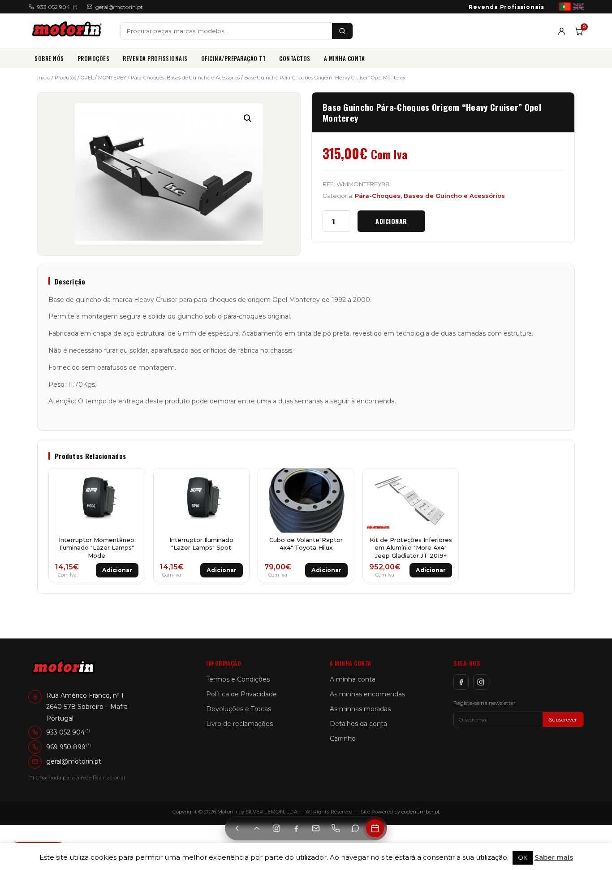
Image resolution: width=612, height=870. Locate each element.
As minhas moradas (360, 709)
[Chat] (355, 828)
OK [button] (522, 857)
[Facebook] (461, 682)
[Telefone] (336, 828)
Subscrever (563, 719)
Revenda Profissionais (506, 7)
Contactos (294, 58)
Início (43, 77)
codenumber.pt (420, 812)
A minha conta (344, 58)
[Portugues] (565, 6)
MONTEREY (112, 77)
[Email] (316, 828)
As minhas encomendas (367, 694)
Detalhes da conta (358, 724)
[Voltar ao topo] (257, 828)
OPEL (87, 77)
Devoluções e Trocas (238, 709)
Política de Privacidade (241, 694)
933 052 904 (57, 7)
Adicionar (391, 221)
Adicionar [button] (117, 570)
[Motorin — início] (68, 31)
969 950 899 (66, 747)
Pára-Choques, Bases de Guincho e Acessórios (185, 77)
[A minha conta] (561, 31)
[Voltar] (237, 828)
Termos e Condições (238, 679)
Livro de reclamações (239, 724)
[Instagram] (480, 682)
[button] (248, 118)
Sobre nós (49, 58)
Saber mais (553, 857)
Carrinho (343, 738)
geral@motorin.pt (119, 7)
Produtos (65, 77)
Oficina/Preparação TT (233, 58)
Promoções (94, 58)
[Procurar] (342, 31)
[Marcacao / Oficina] (375, 828)
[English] (578, 6)
